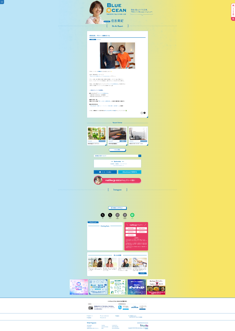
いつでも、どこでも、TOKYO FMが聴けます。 (117, 301)
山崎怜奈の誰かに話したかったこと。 (93, 328)
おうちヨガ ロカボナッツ (119, 165)
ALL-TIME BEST (89, 326)
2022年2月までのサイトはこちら (142, 322)
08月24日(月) (131, 235)
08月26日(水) (131, 232)
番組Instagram (117, 218)
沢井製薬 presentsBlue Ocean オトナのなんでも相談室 (135, 316)
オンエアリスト (124, 164)
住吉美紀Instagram (124, 218)
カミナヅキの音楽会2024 (113, 84)
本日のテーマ (90, 316)
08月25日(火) (142, 232)
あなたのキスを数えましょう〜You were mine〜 (100, 76)
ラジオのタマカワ (114, 325)
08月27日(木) (142, 228)
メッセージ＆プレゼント (105, 316)
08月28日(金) (131, 228)
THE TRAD (103, 325)
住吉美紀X (110, 218)
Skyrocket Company (105, 326)
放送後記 (112, 164)
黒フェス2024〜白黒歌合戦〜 (105, 101)
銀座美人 (117, 164)
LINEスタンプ (132, 218)
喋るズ (103, 328)
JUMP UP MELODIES (115, 326)
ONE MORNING (89, 325)
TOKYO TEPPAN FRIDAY (115, 328)
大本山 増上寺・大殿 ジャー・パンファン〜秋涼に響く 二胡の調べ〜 (104, 106)
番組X (102, 218)
